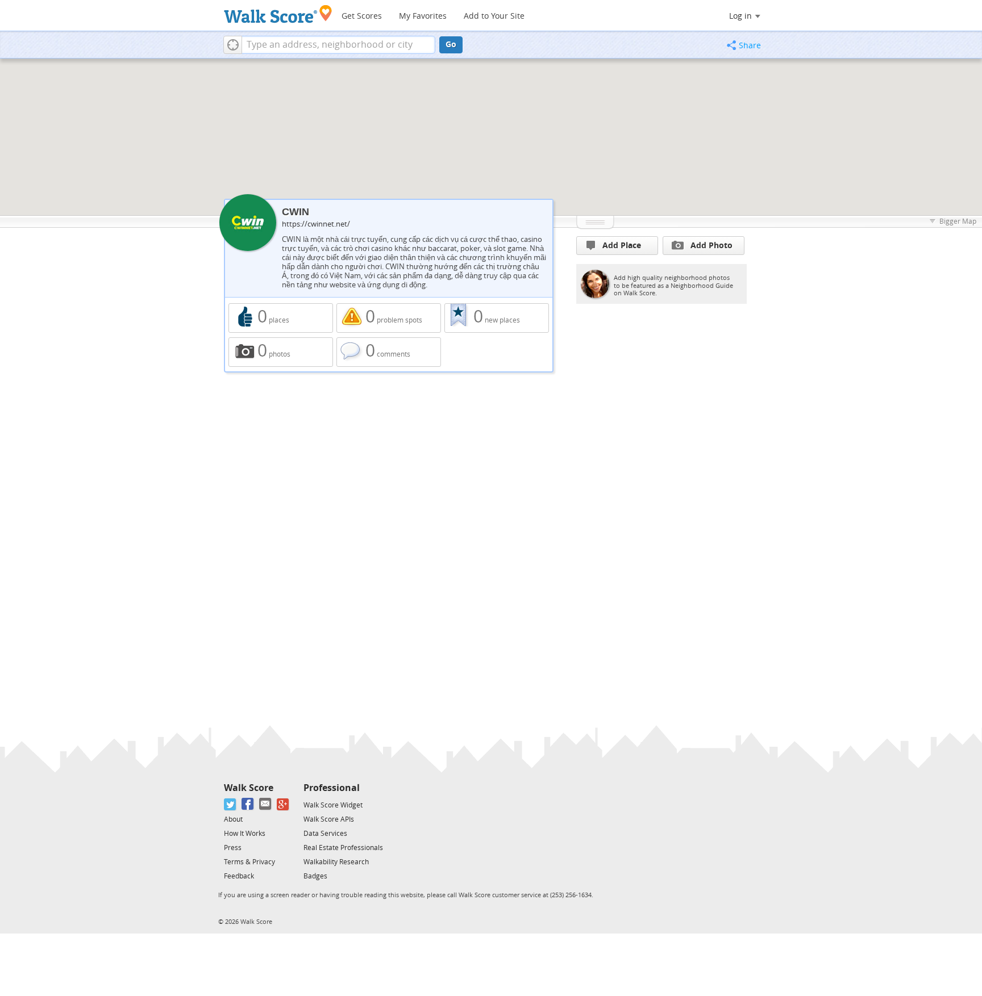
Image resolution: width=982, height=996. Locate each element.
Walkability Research (336, 862)
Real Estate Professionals (343, 848)
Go (451, 44)
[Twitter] (230, 804)
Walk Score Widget (333, 805)
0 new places (496, 318)
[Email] (265, 804)
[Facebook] (248, 804)
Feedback (239, 876)
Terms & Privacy (249, 862)
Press (233, 848)
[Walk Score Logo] (278, 14)
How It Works (244, 834)
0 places (280, 318)
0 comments (388, 352)
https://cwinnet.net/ (316, 224)
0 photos (280, 352)
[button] (232, 45)
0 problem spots (388, 318)
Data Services (325, 834)
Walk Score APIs (328, 819)
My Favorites (423, 16)
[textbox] (338, 45)
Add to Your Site (494, 16)
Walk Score (248, 787)
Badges (315, 876)
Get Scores (362, 16)
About (233, 819)
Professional (331, 787)
